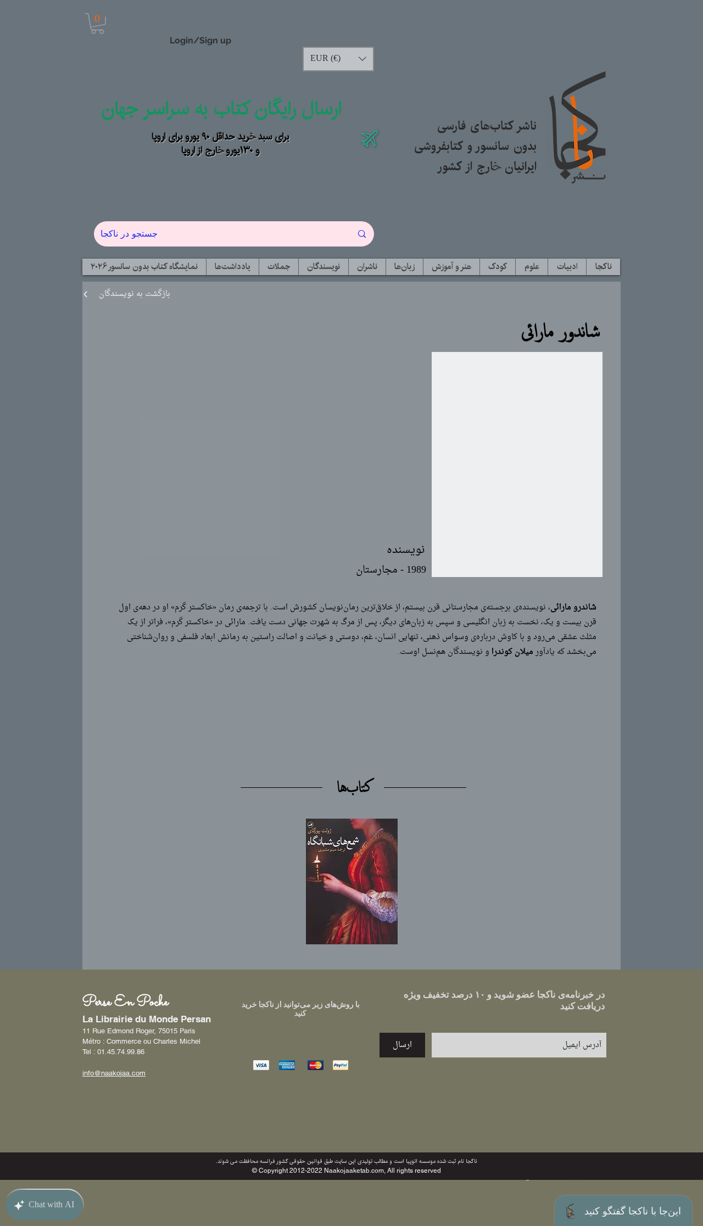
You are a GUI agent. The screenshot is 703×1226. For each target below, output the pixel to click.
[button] (97, 23)
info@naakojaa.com (114, 1073)
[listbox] (338, 59)
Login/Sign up (200, 40)
